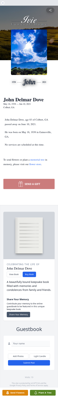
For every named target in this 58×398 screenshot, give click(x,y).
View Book (14, 274)
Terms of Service (36, 385)
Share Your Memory (18, 314)
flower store (35, 164)
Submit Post (29, 362)
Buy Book (29, 274)
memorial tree (37, 159)
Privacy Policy (21, 385)
